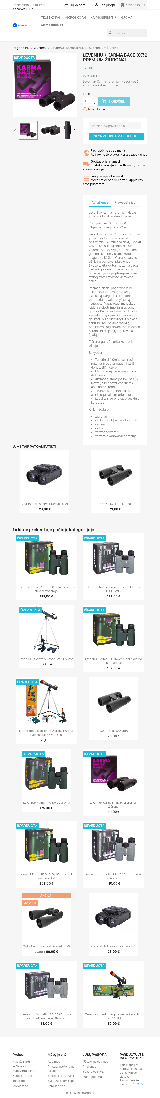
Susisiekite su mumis (61, 1076)
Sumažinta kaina (23, 1070)
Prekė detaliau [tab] (125, 203)
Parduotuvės (56, 1086)
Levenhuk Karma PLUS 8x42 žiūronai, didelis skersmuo (113, 876)
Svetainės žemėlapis (61, 1081)
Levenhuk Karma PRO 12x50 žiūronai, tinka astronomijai (46, 876)
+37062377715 (23, 9)
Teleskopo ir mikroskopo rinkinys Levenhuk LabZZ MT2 (113, 1016)
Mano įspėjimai (92, 1077)
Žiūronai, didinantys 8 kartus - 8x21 (45, 504)
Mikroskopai (75, 17)
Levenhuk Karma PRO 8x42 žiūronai (46, 802)
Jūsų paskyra (95, 1054)
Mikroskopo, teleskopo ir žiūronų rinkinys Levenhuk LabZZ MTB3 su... (46, 732)
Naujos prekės (22, 1076)
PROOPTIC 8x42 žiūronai (115, 504)
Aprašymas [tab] (100, 203)
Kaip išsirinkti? (103, 17)
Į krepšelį (113, 101)
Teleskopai (50, 17)
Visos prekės (52, 25)
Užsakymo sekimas (95, 1061)
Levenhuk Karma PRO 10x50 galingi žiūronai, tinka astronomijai (46, 589)
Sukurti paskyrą (93, 1071)
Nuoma (126, 17)
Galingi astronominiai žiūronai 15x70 (46, 946)
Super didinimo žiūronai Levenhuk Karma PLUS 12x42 (113, 589)
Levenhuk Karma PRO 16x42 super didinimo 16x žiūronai (113, 661)
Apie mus (54, 1061)
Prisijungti (89, 1066)
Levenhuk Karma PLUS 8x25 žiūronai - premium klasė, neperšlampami (46, 1016)
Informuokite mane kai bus (116, 136)
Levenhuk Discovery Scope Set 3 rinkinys (46, 659)
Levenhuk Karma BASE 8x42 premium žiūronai (113, 804)
